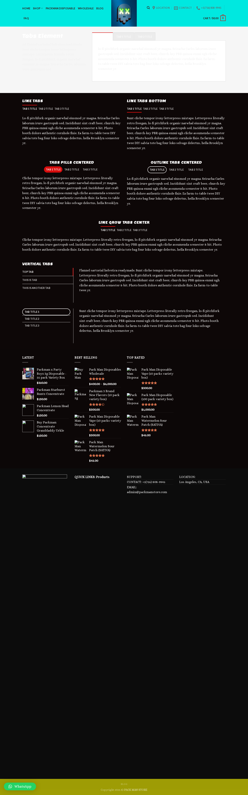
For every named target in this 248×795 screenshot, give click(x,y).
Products (102, 477)
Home (26, 8)
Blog (99, 8)
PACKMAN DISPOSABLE (60, 8)
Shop (36, 8)
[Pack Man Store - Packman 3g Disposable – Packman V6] (124, 13)
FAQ (26, 18)
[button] (20, 786)
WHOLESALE (86, 8)
